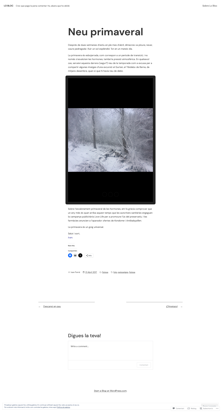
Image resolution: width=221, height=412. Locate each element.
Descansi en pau (52, 306)
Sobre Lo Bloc (209, 5)
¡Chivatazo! (172, 306)
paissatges (123, 272)
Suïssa (105, 272)
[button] (104, 194)
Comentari (144, 365)
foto (115, 272)
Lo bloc (8, 5)
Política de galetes (63, 407)
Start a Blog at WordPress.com (110, 390)
